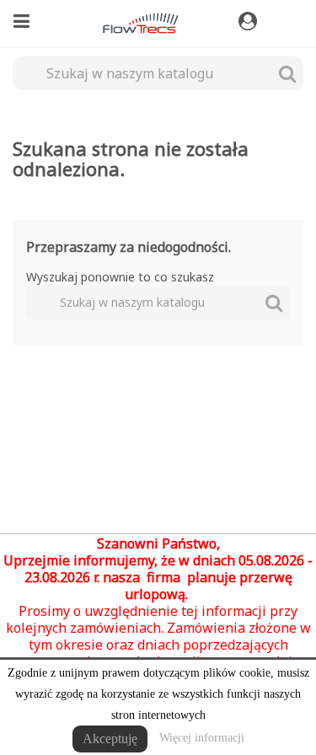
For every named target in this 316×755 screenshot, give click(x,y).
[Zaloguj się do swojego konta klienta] (249, 22)
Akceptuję (110, 738)
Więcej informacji (201, 737)
